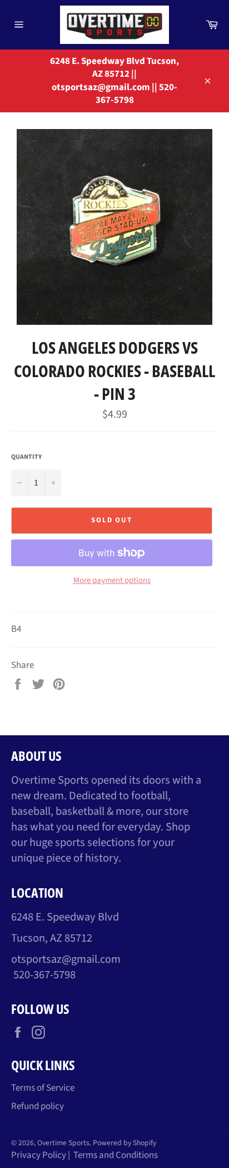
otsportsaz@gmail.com (66, 959)
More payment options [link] (112, 580)
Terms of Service (42, 1088)
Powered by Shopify (124, 1142)
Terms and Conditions (115, 1155)
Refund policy (37, 1106)
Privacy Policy (38, 1155)
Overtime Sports (63, 1142)
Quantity (26, 457)
